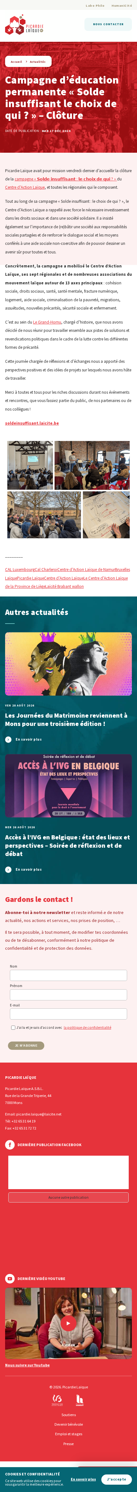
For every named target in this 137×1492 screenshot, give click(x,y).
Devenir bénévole (68, 1424)
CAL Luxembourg (20, 569)
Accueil (16, 61)
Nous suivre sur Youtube (27, 1365)
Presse (68, 1443)
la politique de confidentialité (87, 1027)
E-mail (15, 1005)
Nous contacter (108, 24)
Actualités (38, 61)
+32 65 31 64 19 (23, 1121)
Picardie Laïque (30, 578)
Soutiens (68, 1414)
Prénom (16, 986)
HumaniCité (122, 6)
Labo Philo (95, 6)
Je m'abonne (26, 1045)
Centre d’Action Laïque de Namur (86, 569)
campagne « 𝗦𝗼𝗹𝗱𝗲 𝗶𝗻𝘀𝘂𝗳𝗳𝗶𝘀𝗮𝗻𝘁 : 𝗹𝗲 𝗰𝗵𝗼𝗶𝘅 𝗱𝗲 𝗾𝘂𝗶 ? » (66, 179)
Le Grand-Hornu (47, 322)
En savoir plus (83, 1479)
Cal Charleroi (46, 569)
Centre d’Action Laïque (25, 187)
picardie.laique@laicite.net (38, 1114)
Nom (13, 966)
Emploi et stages (68, 1433)
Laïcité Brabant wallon (64, 586)
